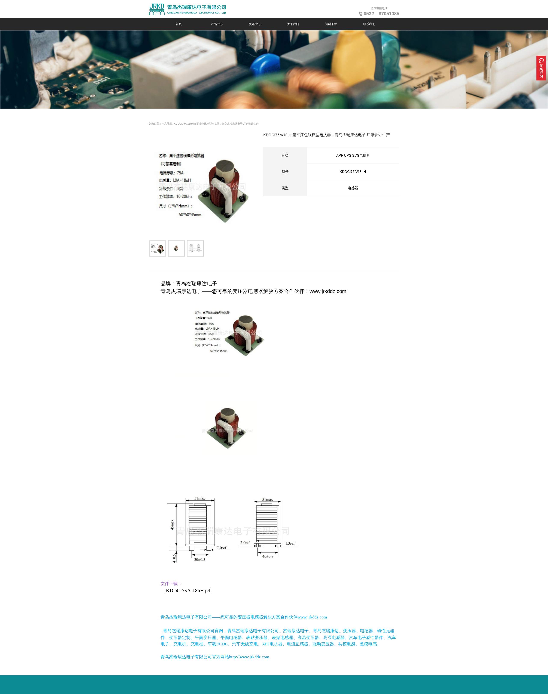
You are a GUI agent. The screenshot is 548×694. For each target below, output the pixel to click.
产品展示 (167, 123)
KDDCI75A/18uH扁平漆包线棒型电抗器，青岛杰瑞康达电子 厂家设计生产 (216, 123)
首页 (179, 24)
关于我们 (293, 24)
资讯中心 (255, 24)
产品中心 (217, 24)
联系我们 (369, 24)
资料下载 (331, 24)
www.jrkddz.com (328, 291)
